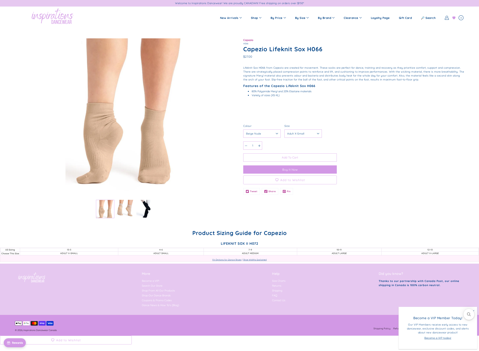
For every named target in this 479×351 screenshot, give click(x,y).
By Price (277, 18)
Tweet (253, 191)
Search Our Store (152, 285)
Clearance (351, 18)
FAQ (274, 295)
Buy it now (290, 169)
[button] (468, 314)
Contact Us (278, 300)
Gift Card (405, 18)
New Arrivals (229, 18)
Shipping (277, 290)
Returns (276, 285)
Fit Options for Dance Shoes (227, 259)
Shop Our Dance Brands (156, 295)
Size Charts (279, 281)
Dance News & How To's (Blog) (160, 305)
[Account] (447, 18)
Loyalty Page (380, 18)
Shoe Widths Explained (255, 259)
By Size (300, 18)
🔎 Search (428, 18)
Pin (289, 191)
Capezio (248, 40)
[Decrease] (246, 145)
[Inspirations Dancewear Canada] (52, 17)
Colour (247, 126)
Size (287, 126)
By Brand (324, 18)
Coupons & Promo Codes (157, 300)
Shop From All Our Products (158, 290)
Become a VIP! (150, 281)
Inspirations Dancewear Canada (40, 330)
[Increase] (259, 145)
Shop (254, 18)
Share (272, 191)
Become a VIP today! (437, 338)
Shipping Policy (382, 328)
